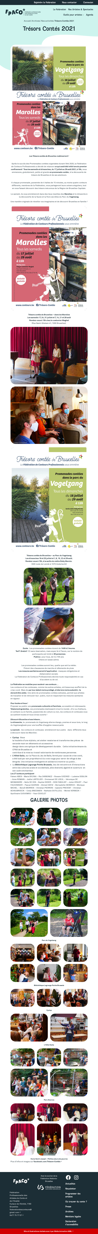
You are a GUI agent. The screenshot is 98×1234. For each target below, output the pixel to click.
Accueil (27, 21)
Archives (36, 21)
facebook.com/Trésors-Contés (47, 1161)
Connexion (88, 2)
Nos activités (47, 21)
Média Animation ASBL (63, 1231)
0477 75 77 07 (16, 1215)
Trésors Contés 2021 (64, 21)
